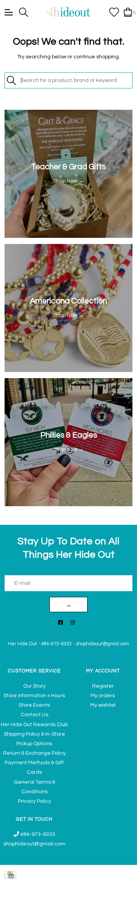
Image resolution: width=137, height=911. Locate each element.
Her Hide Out (22, 644)
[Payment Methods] (12, 875)
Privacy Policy (34, 801)
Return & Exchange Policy (34, 753)
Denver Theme (60, 901)
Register (103, 686)
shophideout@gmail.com (102, 644)
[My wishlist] (114, 11)
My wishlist (103, 705)
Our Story (34, 686)
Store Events (34, 705)
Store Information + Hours (34, 695)
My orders (103, 695)
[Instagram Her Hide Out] (72, 623)
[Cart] (128, 11)
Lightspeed (120, 901)
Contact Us (34, 714)
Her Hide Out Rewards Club (34, 724)
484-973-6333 (56, 644)
